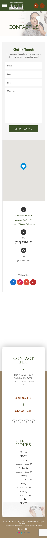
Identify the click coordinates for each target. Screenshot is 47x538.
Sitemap (39, 525)
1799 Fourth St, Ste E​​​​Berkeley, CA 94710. (23, 220)
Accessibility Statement (13, 525)
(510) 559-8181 (23, 398)
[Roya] (23, 532)
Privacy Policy (29, 525)
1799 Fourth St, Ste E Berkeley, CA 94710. (24, 380)
